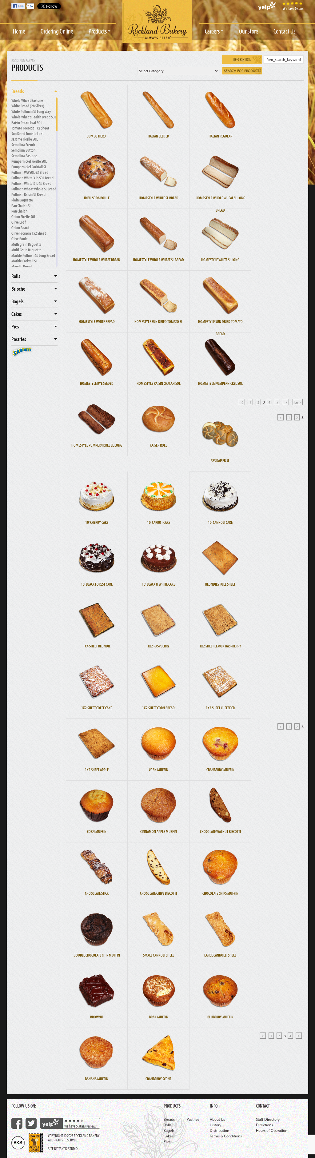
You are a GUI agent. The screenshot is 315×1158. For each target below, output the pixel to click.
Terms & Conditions (226, 1135)
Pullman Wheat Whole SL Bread (33, 189)
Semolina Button (23, 150)
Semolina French (23, 144)
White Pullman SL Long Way (31, 111)
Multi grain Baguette (26, 244)
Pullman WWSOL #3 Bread (29, 172)
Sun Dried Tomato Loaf (27, 133)
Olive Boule (19, 238)
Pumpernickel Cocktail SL (28, 166)
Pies (15, 326)
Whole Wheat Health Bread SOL (33, 117)
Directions (264, 1124)
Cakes (16, 313)
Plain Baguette (22, 200)
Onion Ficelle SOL (23, 216)
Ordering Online (57, 31)
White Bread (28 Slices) (27, 106)
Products (98, 31)
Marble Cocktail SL (24, 261)
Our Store (248, 31)
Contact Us (284, 31)
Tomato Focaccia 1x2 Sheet (30, 128)
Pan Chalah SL (21, 205)
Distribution (219, 1130)
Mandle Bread (21, 266)
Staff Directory (268, 1119)
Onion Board (20, 227)
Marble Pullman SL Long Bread (33, 255)
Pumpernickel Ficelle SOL (29, 161)
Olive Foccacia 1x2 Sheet (28, 233)
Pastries (18, 339)
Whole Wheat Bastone (27, 100)
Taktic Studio (68, 1148)
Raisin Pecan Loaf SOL (26, 122)
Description (242, 59)
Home (19, 31)
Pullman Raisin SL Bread (28, 194)
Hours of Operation (271, 1130)
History (215, 1124)
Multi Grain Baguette (26, 250)
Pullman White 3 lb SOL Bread (32, 178)
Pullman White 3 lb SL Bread (31, 183)
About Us (217, 1119)
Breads (17, 91)
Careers (212, 31)
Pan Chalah (19, 211)
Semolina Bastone (24, 155)
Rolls (15, 276)
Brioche (18, 288)
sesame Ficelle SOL (24, 139)
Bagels (17, 301)
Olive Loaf (18, 222)
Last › (297, 402)
